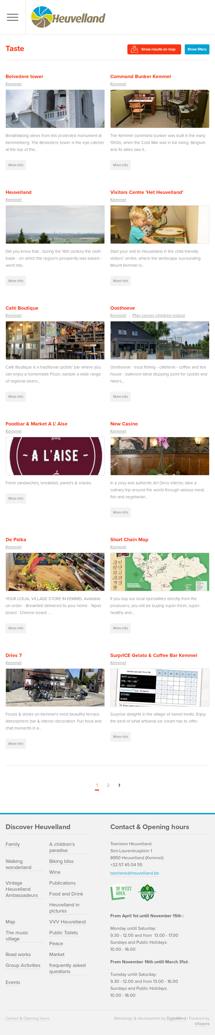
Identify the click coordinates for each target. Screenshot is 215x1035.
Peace (56, 943)
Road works (18, 954)
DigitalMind (176, 1018)
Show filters (197, 49)
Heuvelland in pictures (64, 908)
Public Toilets (63, 933)
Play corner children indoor (158, 315)
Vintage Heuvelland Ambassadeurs (22, 889)
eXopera (202, 1023)
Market (56, 954)
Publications (62, 883)
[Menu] (14, 17)
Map (10, 922)
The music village (17, 936)
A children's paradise (62, 847)
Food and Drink (66, 894)
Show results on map (158, 49)
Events (13, 982)
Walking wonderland (18, 864)
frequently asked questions (67, 968)
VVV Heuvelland (67, 922)
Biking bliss (61, 861)
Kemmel (14, 84)
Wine (54, 872)
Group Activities (23, 965)
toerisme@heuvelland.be (134, 873)
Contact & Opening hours (27, 1018)
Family (13, 844)
